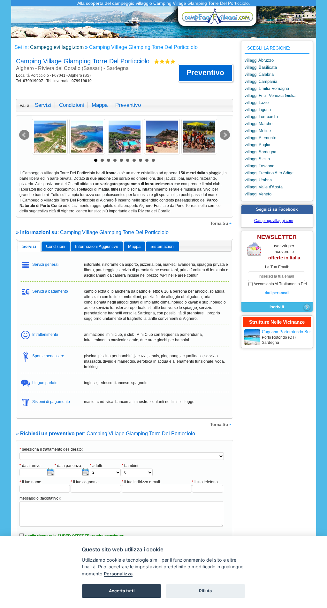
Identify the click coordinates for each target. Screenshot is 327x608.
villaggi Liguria (258, 109)
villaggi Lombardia (261, 116)
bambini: (130, 465)
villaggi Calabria (259, 74)
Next (225, 135)
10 (153, 160)
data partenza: (68, 465)
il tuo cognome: (85, 482)
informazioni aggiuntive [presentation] (96, 246)
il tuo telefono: (205, 482)
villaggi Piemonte (260, 137)
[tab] (29, 246)
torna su (219, 223)
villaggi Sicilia (257, 158)
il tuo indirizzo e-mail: (141, 482)
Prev (24, 135)
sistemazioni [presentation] (162, 246)
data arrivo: (30, 465)
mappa (100, 105)
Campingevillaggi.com (273, 220)
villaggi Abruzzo (259, 60)
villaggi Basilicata (261, 67)
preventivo (128, 105)
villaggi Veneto (258, 194)
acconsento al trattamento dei (280, 288)
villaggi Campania (261, 81)
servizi (43, 105)
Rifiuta (205, 590)
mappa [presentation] (134, 246)
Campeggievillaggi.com (57, 47)
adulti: (96, 465)
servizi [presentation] (29, 246)
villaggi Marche (258, 123)
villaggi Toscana (259, 165)
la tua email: (277, 267)
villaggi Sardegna (260, 151)
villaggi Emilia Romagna (267, 88)
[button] (205, 73)
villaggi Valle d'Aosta (264, 187)
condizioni (71, 105)
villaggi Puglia (257, 144)
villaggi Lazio (257, 102)
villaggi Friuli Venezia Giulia (270, 95)
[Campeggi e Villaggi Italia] (215, 18)
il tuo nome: (30, 482)
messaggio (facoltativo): (40, 498)
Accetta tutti (121, 590)
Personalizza (118, 573)
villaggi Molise (258, 130)
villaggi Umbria (258, 180)
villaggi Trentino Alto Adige (269, 172)
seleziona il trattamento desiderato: (51, 449)
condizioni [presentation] (55, 246)
